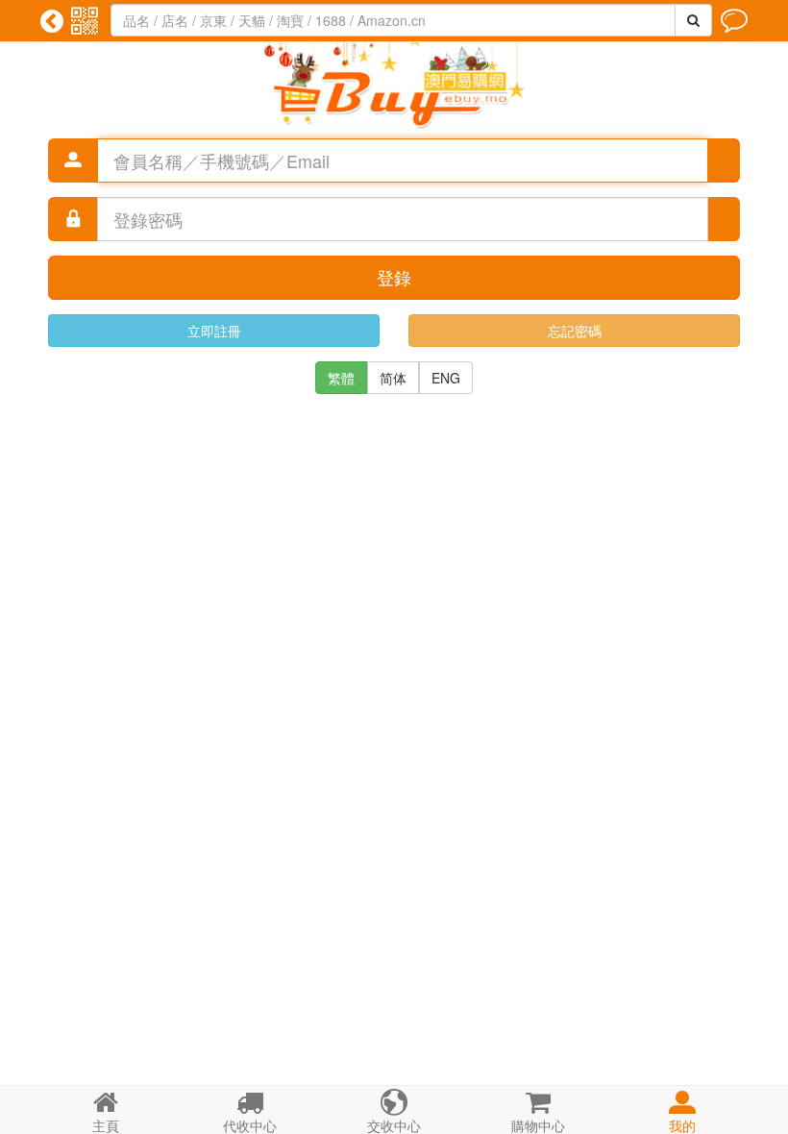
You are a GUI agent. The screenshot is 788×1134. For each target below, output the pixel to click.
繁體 (341, 377)
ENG (445, 377)
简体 (393, 377)
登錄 (394, 276)
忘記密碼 (575, 330)
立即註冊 (214, 330)
